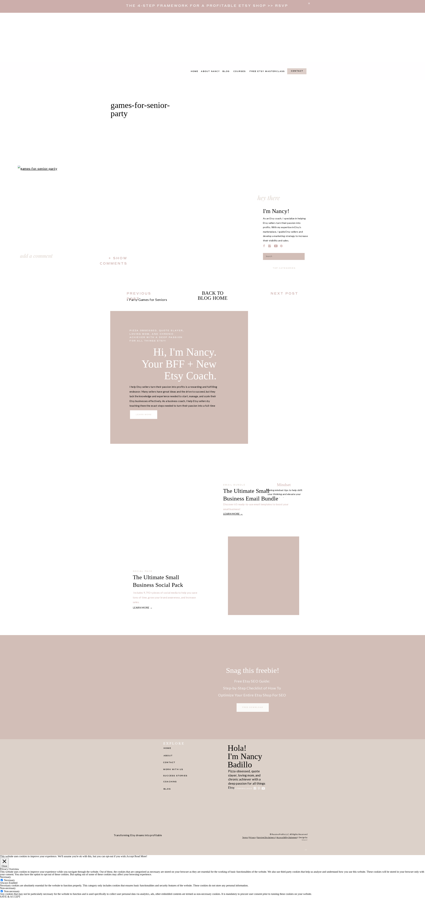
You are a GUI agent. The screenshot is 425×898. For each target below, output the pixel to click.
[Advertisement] (212, 37)
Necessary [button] (5, 877)
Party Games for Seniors (148, 300)
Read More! (140, 856)
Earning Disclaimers (266, 837)
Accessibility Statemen (287, 837)
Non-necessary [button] (8, 888)
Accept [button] (130, 856)
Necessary (9, 880)
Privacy (252, 837)
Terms (245, 837)
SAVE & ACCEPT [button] (10, 896)
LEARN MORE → (233, 513)
